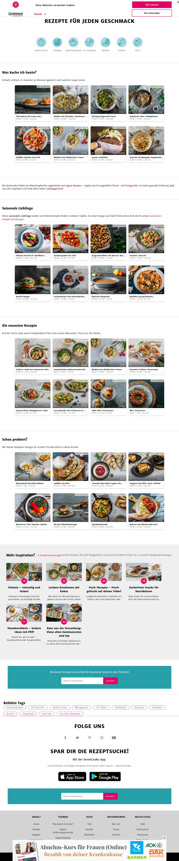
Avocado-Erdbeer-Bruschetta (144, 369)
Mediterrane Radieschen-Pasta (69, 157)
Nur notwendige (152, 13)
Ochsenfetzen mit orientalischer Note (69, 296)
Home (36, 824)
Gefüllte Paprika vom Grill (28, 157)
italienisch (120, 707)
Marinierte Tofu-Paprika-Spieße (31, 524)
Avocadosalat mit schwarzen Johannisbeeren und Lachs (69, 410)
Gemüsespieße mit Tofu (65, 255)
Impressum (142, 834)
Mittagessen (81, 707)
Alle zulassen (151, 5)
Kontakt (89, 829)
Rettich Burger (23, 296)
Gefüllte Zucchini (62, 483)
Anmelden (110, 681)
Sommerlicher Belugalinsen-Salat (32, 410)
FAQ (89, 824)
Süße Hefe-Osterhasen (102, 410)
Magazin (36, 834)
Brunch (10, 714)
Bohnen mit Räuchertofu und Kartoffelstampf (143, 524)
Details (38, 14)
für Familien (38, 707)
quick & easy (60, 707)
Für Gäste (101, 707)
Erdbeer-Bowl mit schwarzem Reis (32, 369)
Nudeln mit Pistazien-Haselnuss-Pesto (70, 116)
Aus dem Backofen (70, 714)
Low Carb (47, 714)
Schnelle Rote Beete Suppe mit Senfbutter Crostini (106, 483)
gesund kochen (15, 707)
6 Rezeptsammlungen (50, 555)
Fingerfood (28, 714)
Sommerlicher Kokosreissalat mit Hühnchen (69, 369)
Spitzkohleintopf (99, 524)
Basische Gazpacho (101, 296)
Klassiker (157, 707)
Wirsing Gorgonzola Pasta (104, 116)
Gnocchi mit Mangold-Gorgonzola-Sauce (146, 157)
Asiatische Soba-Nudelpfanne (144, 116)
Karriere (116, 834)
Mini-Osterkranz (137, 410)
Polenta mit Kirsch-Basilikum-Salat (30, 255)
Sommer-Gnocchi (138, 255)
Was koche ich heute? (63, 824)
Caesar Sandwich (100, 157)
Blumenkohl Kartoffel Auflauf (29, 483)
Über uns (116, 824)
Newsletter (89, 834)
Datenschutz (143, 829)
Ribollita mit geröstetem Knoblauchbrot (141, 296)
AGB (143, 824)
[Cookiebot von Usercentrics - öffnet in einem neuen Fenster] (15, 14)
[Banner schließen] (178, 2)
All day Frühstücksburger (65, 524)
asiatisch (139, 707)
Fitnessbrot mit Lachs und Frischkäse (28, 116)
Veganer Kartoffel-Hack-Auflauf (145, 483)
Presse (116, 829)
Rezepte (36, 829)
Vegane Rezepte (63, 838)
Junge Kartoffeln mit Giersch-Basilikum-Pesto (108, 255)
